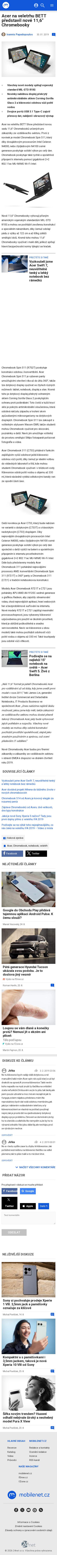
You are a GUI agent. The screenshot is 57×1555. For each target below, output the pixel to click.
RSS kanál (34, 1460)
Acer (9, 845)
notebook (33, 845)
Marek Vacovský (11, 924)
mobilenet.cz (25, 1473)
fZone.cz (23, 1481)
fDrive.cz (23, 1477)
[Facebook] (16, 1511)
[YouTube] (28, 1511)
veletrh (44, 845)
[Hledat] (42, 5)
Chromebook (20, 845)
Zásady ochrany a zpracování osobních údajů (28, 1530)
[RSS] (41, 1511)
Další (44, 1206)
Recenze (11, 1447)
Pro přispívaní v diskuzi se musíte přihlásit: (22, 1185)
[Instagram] (35, 1511)
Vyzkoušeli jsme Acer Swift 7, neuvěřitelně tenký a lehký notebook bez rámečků (28, 782)
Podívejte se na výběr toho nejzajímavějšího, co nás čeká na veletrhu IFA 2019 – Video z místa (27, 826)
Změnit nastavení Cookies (28, 1526)
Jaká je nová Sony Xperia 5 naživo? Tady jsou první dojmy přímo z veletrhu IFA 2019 (26, 818)
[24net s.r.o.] (29, 1546)
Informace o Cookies (28, 1522)
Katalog (11, 1452)
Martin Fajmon (10, 1050)
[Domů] (6, 5)
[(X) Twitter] (22, 1511)
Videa (10, 1456)
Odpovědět (7, 1135)
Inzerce (33, 1456)
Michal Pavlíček (10, 1314)
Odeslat (14, 1232)
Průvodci (11, 1460)
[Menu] (52, 5)
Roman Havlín (10, 985)
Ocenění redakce (38, 1452)
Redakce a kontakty (39, 1447)
